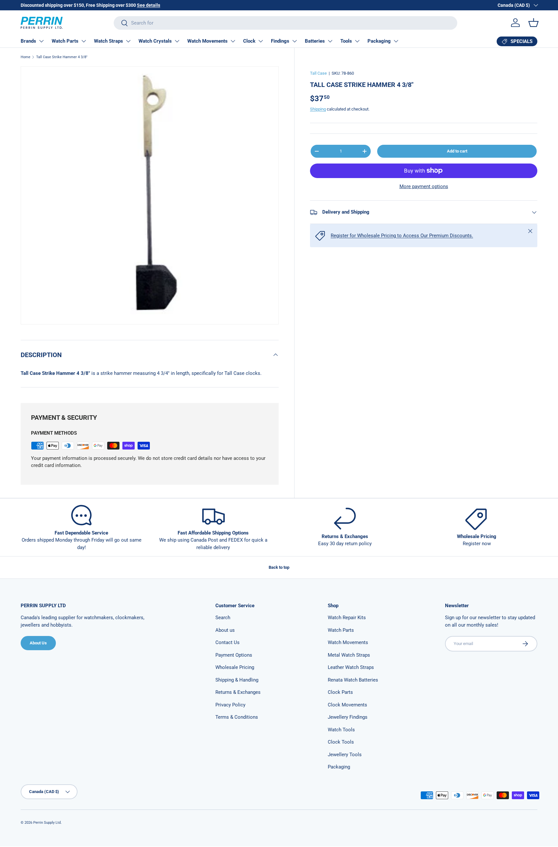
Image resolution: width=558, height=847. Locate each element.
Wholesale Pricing (234, 667)
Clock (249, 41)
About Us (38, 643)
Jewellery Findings (347, 717)
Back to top (279, 567)
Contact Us (227, 642)
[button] (533, 23)
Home (25, 57)
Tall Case (318, 73)
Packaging (379, 41)
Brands (28, 41)
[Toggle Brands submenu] (41, 41)
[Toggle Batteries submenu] (330, 41)
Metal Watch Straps (349, 655)
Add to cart (457, 151)
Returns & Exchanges (238, 692)
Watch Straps (108, 41)
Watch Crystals (155, 41)
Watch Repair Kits (347, 617)
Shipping (318, 109)
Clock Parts (340, 692)
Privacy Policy (230, 705)
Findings (280, 41)
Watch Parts (65, 41)
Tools (346, 41)
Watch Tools (341, 730)
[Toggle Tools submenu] (357, 41)
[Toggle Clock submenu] (260, 41)
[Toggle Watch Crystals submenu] (177, 41)
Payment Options (233, 655)
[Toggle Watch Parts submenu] (84, 41)
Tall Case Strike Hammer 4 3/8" (62, 57)
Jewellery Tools (345, 754)
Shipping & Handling (236, 680)
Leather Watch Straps (351, 667)
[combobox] (285, 23)
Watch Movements (207, 41)
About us (225, 630)
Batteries (315, 41)
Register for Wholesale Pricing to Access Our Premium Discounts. (402, 235)
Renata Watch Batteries (353, 680)
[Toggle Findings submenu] (294, 41)
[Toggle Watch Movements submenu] (233, 41)
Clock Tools (341, 742)
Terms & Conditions (236, 717)
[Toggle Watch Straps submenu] (128, 41)
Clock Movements (347, 705)
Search (222, 617)
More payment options (423, 186)
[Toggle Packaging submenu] (396, 41)
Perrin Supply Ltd (47, 823)
